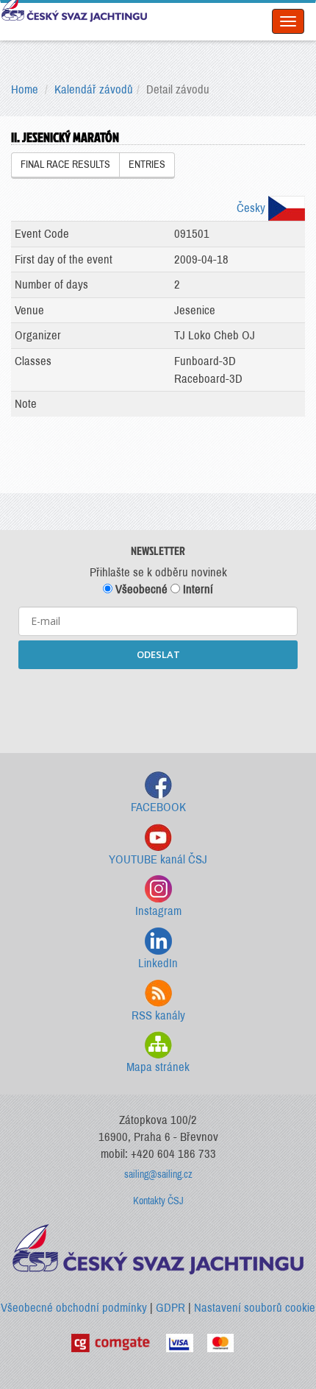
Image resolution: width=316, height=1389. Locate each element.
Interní (196, 589)
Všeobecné (140, 589)
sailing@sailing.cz (158, 1174)
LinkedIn (158, 963)
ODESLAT (158, 654)
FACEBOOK (158, 807)
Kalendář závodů (93, 89)
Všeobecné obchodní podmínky (74, 1307)
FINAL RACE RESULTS (65, 164)
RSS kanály (158, 1015)
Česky (252, 208)
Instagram (158, 911)
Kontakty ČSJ (158, 1200)
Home (24, 89)
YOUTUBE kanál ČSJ (158, 859)
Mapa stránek (158, 1067)
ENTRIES (147, 164)
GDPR (170, 1307)
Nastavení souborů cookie (254, 1307)
